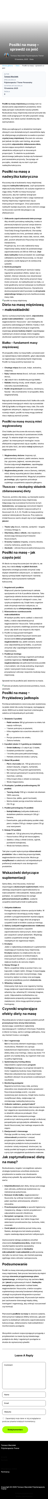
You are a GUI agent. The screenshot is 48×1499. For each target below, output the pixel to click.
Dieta (31, 59)
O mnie (4, 1457)
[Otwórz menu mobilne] (44, 4)
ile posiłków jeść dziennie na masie (28, 681)
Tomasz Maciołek (11, 77)
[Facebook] (4, 1480)
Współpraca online (9, 1469)
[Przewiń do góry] (44, 1493)
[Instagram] (16, 1480)
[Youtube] (10, 1480)
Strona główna (7, 66)
